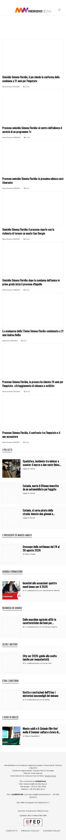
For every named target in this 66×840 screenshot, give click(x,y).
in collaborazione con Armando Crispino (41, 627)
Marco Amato (30, 554)
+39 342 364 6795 (38, 786)
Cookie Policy (51, 830)
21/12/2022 (16, 391)
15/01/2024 (16, 290)
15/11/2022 (16, 442)
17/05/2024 (16, 188)
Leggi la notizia (29, 469)
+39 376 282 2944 (37, 789)
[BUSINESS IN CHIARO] (12, 604)
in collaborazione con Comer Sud (38, 663)
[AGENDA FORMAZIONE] (12, 568)
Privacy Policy (30, 830)
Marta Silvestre (7, 87)
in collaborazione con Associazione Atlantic (42, 590)
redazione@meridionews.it (35, 784)
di (24, 554)
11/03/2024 (16, 239)
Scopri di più (50, 776)
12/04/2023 (13, 341)
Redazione (6, 341)
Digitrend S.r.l (43, 802)
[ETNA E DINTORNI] (10, 677)
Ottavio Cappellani (32, 736)
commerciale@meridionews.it (37, 794)
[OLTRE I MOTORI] (9, 641)
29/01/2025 (16, 137)
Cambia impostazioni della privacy (33, 811)
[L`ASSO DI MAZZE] (10, 714)
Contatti (11, 830)
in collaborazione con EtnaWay (37, 700)
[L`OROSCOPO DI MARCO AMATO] (17, 532)
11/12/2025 (16, 87)
